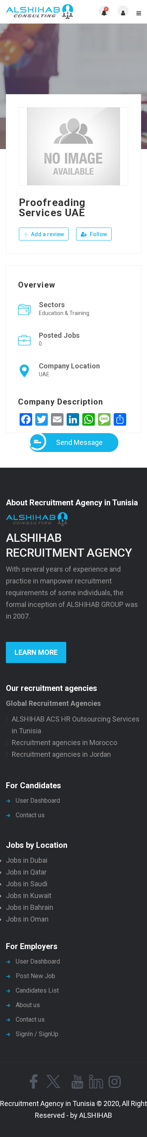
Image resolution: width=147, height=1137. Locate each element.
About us (28, 1005)
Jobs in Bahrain (29, 907)
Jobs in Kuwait (28, 895)
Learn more (36, 652)
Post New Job (35, 976)
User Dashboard (38, 800)
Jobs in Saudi (26, 884)
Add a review (47, 234)
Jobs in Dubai (26, 860)
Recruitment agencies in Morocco (64, 742)
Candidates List (37, 990)
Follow (98, 234)
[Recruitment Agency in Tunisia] (40, 12)
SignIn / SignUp (37, 1034)
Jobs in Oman (27, 919)
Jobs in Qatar (26, 872)
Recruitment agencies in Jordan (61, 754)
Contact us (30, 815)
